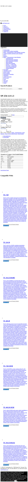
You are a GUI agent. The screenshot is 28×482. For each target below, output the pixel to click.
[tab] (15, 136)
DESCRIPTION (6, 136)
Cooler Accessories (7, 76)
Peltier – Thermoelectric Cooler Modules (12, 57)
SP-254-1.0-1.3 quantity (6, 116)
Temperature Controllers (8, 74)
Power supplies (6, 73)
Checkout (5, 81)
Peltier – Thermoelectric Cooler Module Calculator (14, 52)
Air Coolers (5, 69)
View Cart (5, 80)
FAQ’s (4, 54)
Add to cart (3, 117)
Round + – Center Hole (11, 64)
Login (4, 79)
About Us (5, 26)
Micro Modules (9, 62)
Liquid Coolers (6, 71)
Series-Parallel (21, 133)
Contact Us (5, 31)
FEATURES (6, 137)
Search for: (3, 88)
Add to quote (6, 225)
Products (5, 56)
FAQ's (4, 25)
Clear (13, 114)
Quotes (4, 82)
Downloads (5, 30)
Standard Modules (10, 68)
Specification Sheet (5, 170)
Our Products (6, 27)
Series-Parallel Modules (11, 67)
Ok (15, 480)
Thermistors (5, 75)
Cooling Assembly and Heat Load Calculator (13, 53)
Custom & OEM (6, 29)
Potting (2, 114)
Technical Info (6, 50)
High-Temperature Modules (12, 61)
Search (20, 88)
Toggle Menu (3, 47)
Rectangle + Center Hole (11, 65)
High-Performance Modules (12, 59)
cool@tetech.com (5, 23)
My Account (6, 78)
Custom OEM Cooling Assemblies (10, 51)
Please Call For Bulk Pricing (11, 133)
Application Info (9, 58)
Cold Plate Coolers (7, 70)
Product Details (15, 224)
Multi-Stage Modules (10, 63)
